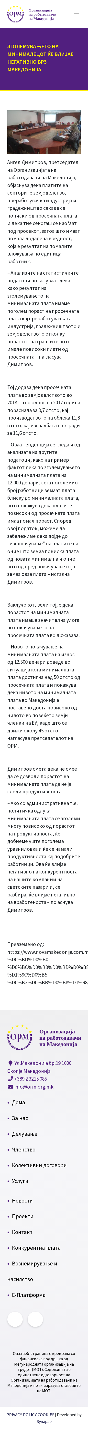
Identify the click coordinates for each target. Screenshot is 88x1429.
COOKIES (46, 1415)
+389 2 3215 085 (30, 1079)
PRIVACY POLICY (22, 1415)
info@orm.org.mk (33, 1087)
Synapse (44, 1422)
